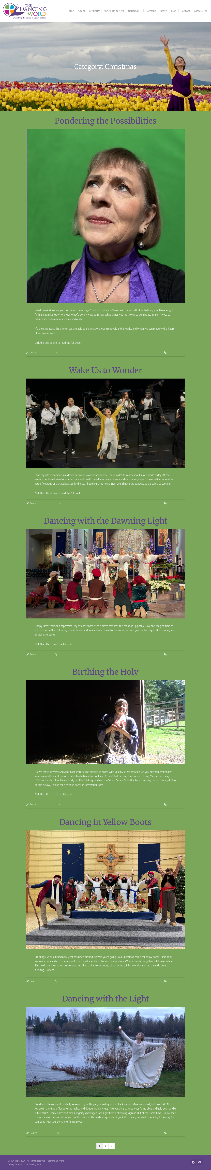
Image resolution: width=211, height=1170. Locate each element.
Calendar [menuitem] (133, 10)
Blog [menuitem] (173, 10)
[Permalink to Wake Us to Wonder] (105, 423)
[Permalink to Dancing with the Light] (105, 1052)
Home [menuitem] (70, 10)
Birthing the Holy (105, 672)
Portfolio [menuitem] (151, 10)
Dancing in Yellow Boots (105, 822)
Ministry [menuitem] (94, 10)
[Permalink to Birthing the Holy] (105, 722)
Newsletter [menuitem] (200, 10)
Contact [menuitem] (185, 10)
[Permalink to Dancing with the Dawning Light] (105, 573)
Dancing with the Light (105, 999)
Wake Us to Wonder (105, 370)
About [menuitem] (81, 10)
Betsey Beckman (66, 352)
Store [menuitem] (163, 10)
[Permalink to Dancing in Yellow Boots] (105, 889)
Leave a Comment (176, 352)
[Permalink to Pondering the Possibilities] (105, 216)
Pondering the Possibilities (106, 121)
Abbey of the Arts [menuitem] (114, 10)
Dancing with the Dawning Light (105, 521)
